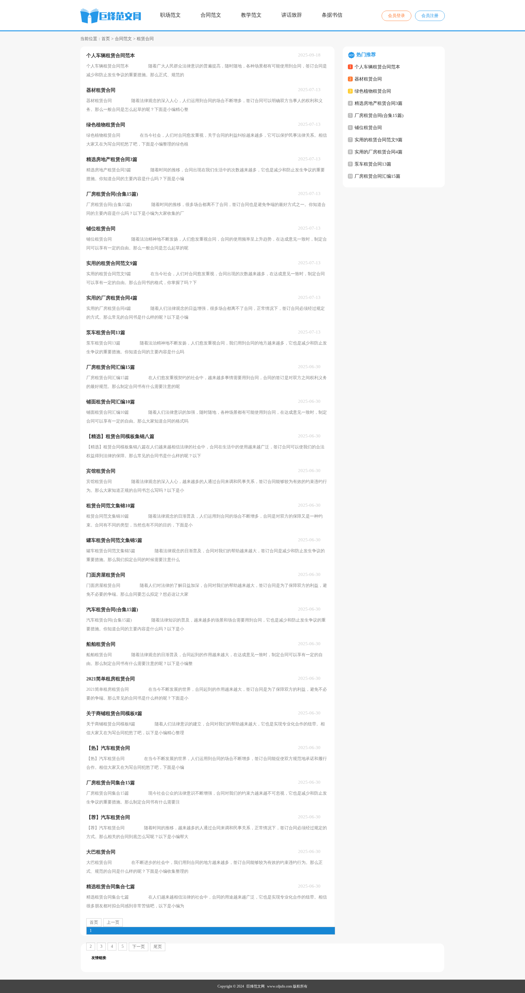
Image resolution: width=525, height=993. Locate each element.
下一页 (138, 946)
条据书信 (332, 15)
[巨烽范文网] (111, 17)
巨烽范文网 (255, 986)
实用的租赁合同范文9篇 (379, 139)
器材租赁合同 (368, 79)
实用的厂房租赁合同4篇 (379, 151)
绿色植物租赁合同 (373, 91)
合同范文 (211, 15)
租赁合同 (145, 38)
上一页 (113, 922)
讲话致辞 (291, 15)
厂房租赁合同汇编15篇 (377, 176)
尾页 (157, 946)
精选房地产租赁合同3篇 (379, 103)
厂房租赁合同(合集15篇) (379, 115)
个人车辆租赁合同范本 (377, 66)
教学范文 (251, 15)
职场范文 (170, 15)
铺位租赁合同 (368, 127)
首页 (105, 38)
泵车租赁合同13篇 (373, 164)
